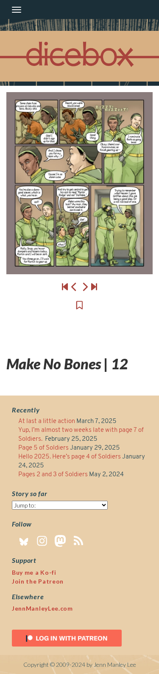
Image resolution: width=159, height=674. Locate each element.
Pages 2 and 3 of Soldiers (53, 475)
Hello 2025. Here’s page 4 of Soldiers (69, 457)
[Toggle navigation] (16, 9)
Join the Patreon (38, 581)
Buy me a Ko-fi (34, 572)
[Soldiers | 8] (94, 286)
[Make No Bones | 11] (74, 286)
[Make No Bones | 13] (79, 183)
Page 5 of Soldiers (43, 448)
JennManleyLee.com (42, 608)
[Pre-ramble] (65, 286)
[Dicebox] (79, 56)
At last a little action (46, 421)
